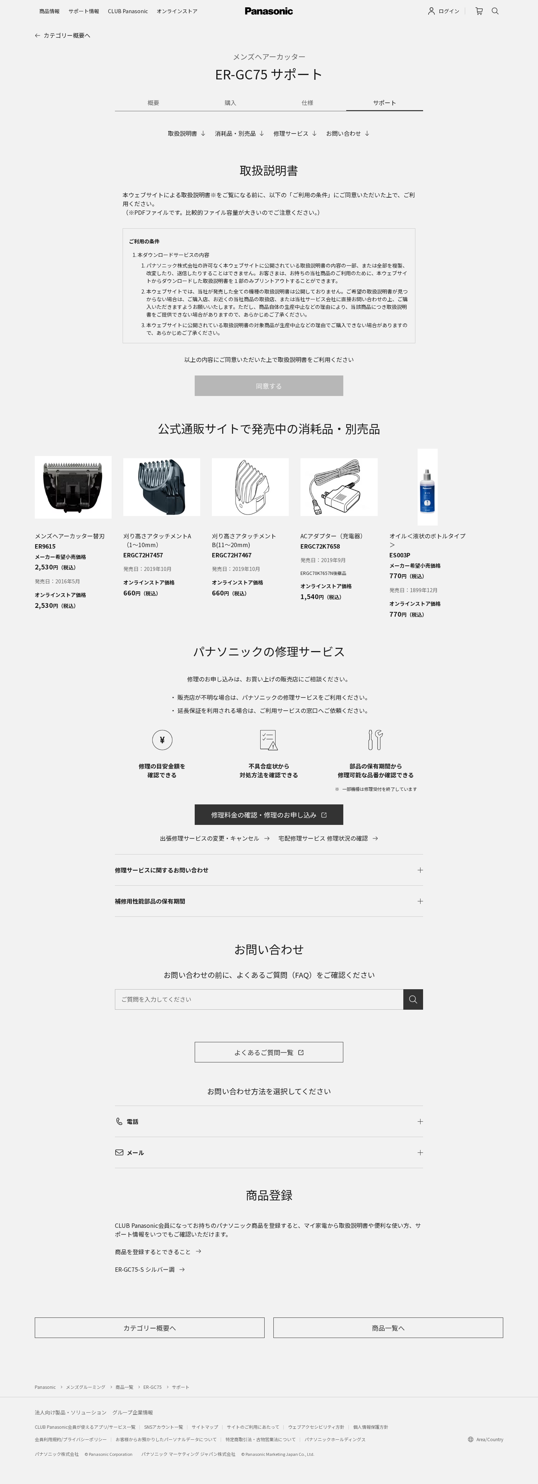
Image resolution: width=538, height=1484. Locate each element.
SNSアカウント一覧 (163, 1427)
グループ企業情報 (132, 1412)
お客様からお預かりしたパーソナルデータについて (166, 1439)
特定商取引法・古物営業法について (260, 1439)
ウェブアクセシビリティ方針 (316, 1427)
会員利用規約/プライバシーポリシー (71, 1439)
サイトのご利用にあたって (253, 1427)
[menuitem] (49, 11)
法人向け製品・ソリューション (71, 1412)
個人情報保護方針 (370, 1427)
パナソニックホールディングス (335, 1439)
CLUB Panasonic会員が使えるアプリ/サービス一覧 (85, 1427)
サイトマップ (205, 1427)
